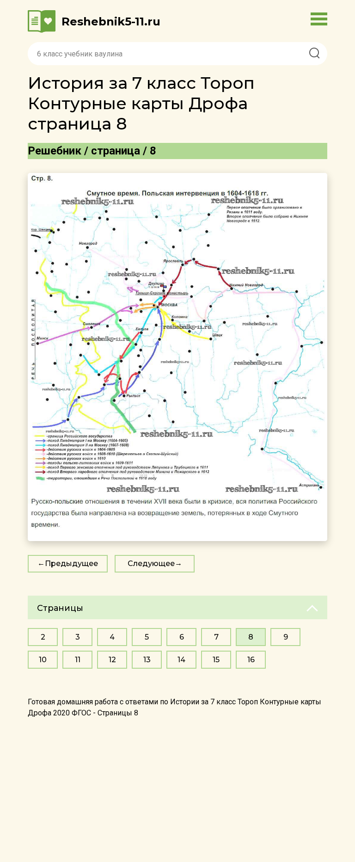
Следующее (151, 563)
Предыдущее (71, 563)
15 (216, 659)
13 (147, 659)
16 (251, 659)
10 (43, 659)
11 (77, 659)
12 (112, 659)
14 (181, 659)
